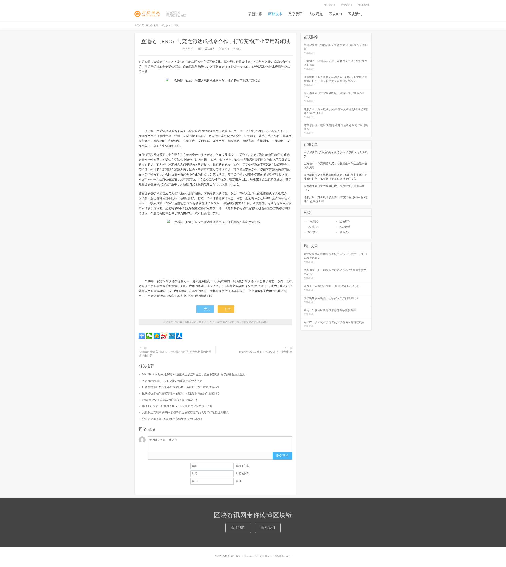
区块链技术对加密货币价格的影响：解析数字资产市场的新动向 (181, 387)
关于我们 (329, 5)
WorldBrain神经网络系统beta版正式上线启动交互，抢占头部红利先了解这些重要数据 (193, 374)
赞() (207, 309)
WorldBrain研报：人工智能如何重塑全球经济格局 (172, 380)
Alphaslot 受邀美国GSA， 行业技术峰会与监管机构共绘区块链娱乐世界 (175, 353)
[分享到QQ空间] (157, 336)
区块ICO (335, 14)
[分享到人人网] (179, 336)
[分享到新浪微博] (164, 336)
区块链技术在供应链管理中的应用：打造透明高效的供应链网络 (181, 393)
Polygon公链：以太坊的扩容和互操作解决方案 (170, 399)
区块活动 (355, 14)
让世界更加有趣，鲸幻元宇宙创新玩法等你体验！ (172, 418)
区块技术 (275, 14)
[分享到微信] (149, 336)
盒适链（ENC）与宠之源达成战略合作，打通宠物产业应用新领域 (215, 41)
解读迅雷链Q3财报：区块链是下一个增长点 (265, 351)
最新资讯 (255, 14)
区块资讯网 (148, 14)
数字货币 (295, 14)
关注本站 (364, 5)
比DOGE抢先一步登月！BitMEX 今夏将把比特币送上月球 (177, 406)
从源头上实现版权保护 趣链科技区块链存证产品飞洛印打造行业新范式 (185, 412)
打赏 (227, 309)
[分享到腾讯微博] (172, 336)
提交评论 (282, 455)
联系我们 (346, 5)
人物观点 (316, 14)
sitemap (287, 556)
